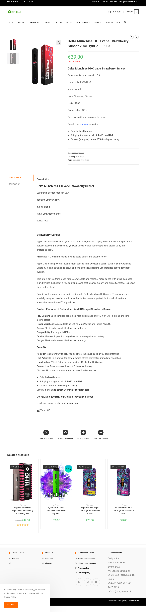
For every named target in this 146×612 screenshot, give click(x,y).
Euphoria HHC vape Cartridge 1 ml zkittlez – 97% (90, 510)
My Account (13, 2)
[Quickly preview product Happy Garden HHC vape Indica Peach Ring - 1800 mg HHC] (37, 467)
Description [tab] (15, 178)
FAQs (125, 601)
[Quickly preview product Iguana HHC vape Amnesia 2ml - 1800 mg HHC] (70, 467)
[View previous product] (132, 37)
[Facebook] (79, 582)
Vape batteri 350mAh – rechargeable (70, 389)
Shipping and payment (87, 563)
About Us (48, 563)
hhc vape (84, 124)
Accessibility (134, 601)
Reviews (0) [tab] (14, 184)
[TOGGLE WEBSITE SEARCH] (125, 22)
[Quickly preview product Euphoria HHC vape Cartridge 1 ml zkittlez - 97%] (104, 467)
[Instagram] (88, 582)
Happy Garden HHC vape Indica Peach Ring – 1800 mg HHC (22, 510)
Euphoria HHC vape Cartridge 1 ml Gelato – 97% (123, 510)
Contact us (27, 2)
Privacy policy (83, 568)
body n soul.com (70, 403)
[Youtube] (96, 582)
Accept (11, 605)
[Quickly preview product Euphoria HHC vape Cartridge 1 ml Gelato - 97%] (138, 467)
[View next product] (137, 37)
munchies (85, 160)
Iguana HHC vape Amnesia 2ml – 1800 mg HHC (56, 510)
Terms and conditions (86, 559)
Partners (15, 559)
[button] (58, 42)
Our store (49, 559)
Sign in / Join (114, 11)
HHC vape (80, 156)
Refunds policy (84, 573)
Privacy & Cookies (114, 601)
